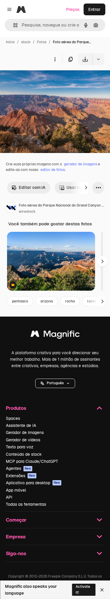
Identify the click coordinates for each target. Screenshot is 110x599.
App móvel (16, 490)
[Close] (102, 589)
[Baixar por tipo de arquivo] (98, 59)
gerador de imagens (80, 164)
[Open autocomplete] (13, 25)
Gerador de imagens (25, 432)
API (9, 497)
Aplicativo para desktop (33, 482)
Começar (16, 520)
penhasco (20, 301)
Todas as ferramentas (26, 504)
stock (26, 42)
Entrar (94, 9)
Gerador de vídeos (23, 439)
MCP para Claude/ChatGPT (32, 461)
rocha (70, 301)
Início (10, 42)
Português (55, 383)
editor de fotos (52, 169)
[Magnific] (55, 335)
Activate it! (83, 589)
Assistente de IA (21, 425)
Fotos (41, 42)
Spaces (13, 418)
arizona (46, 301)
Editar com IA (32, 187)
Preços (72, 9)
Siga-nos (16, 553)
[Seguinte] (86, 188)
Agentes (18, 468)
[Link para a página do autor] (11, 208)
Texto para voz (19, 447)
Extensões (20, 475)
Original (37, 78)
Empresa (16, 536)
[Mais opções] (55, 59)
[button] (55, 383)
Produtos (16, 408)
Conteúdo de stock (24, 454)
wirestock (27, 211)
